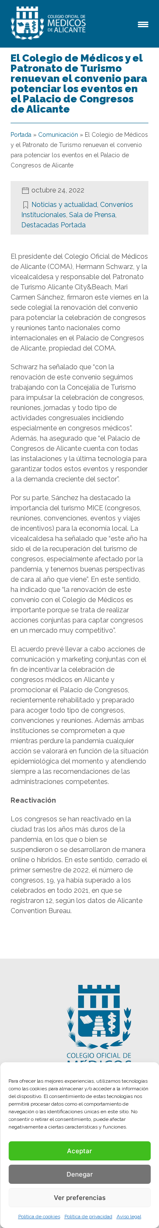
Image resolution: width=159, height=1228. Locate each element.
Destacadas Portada (53, 225)
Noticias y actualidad (64, 205)
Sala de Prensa (92, 215)
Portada (21, 134)
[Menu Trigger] (143, 23)
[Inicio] (50, 23)
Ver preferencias (80, 1198)
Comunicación (58, 134)
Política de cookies (39, 1217)
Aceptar (79, 1151)
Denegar (80, 1174)
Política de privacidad (88, 1217)
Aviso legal (129, 1217)
